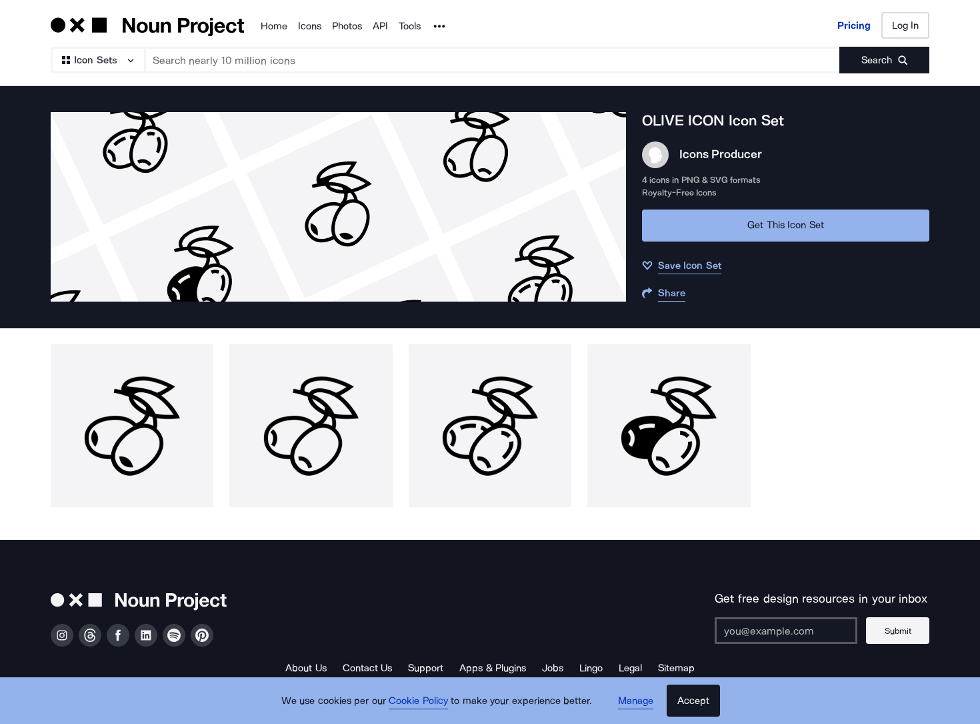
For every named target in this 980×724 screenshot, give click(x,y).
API (380, 26)
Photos (347, 26)
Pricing (854, 25)
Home (274, 26)
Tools (410, 26)
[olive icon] (132, 425)
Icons (309, 26)
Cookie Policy (418, 701)
